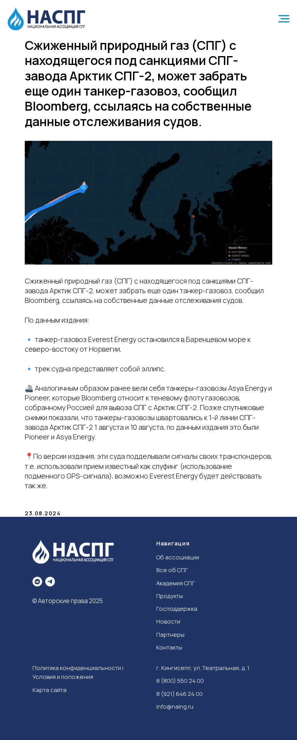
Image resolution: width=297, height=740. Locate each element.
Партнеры (170, 635)
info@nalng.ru (174, 706)
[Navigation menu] (283, 19)
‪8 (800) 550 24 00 (180, 681)
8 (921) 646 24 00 (179, 694)
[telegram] (50, 581)
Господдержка (176, 609)
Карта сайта (49, 690)
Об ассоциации (177, 557)
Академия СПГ (175, 583)
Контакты (169, 647)
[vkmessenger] (37, 581)
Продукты (169, 596)
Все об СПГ (172, 570)
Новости (168, 621)
